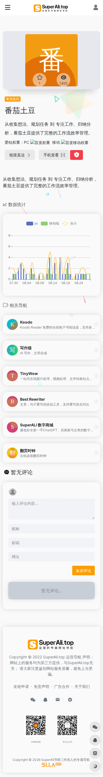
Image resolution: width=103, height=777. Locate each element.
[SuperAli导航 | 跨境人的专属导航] (51, 7)
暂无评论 (22, 472)
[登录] (96, 8)
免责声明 (41, 686)
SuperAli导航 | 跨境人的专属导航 (65, 760)
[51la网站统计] (52, 765)
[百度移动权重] (74, 142)
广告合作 (61, 686)
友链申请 (21, 686)
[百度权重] (40, 142)
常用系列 (12, 99)
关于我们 (82, 686)
